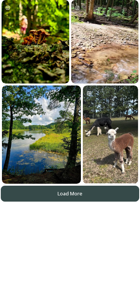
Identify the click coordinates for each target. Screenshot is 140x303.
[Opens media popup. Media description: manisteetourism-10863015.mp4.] (110, 135)
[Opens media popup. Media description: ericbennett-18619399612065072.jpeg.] (41, 135)
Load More (70, 193)
